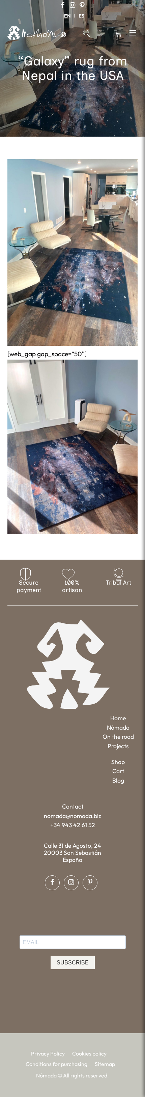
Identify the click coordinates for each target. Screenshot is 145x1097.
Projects (118, 746)
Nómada (118, 727)
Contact (72, 806)
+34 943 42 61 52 (72, 825)
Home (118, 718)
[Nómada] (36, 33)
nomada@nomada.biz (72, 816)
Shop (118, 762)
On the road (118, 736)
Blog (118, 780)
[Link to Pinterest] (82, 5)
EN (67, 16)
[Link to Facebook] (63, 5)
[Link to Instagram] (72, 5)
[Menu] (133, 32)
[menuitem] (68, 16)
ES (81, 16)
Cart (118, 771)
